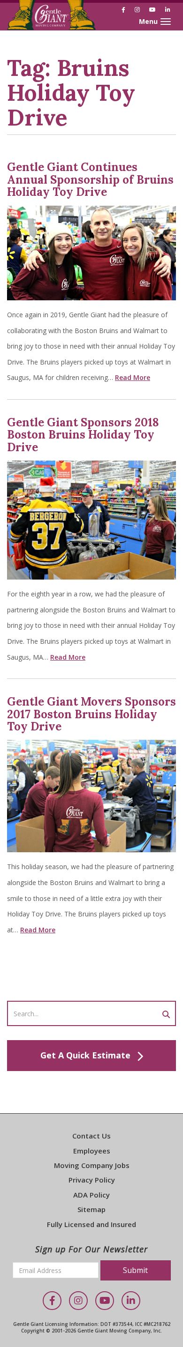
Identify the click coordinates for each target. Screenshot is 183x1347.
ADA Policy (91, 1194)
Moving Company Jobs (92, 1165)
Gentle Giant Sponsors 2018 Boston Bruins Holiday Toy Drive (83, 434)
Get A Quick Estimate (85, 1055)
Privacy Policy (92, 1179)
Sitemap (91, 1209)
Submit (135, 1270)
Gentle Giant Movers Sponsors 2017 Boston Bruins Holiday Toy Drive (91, 714)
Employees (91, 1150)
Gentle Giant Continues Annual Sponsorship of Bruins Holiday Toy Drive (90, 179)
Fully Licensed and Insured (91, 1224)
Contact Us (91, 1135)
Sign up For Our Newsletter (91, 1249)
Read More (132, 377)
